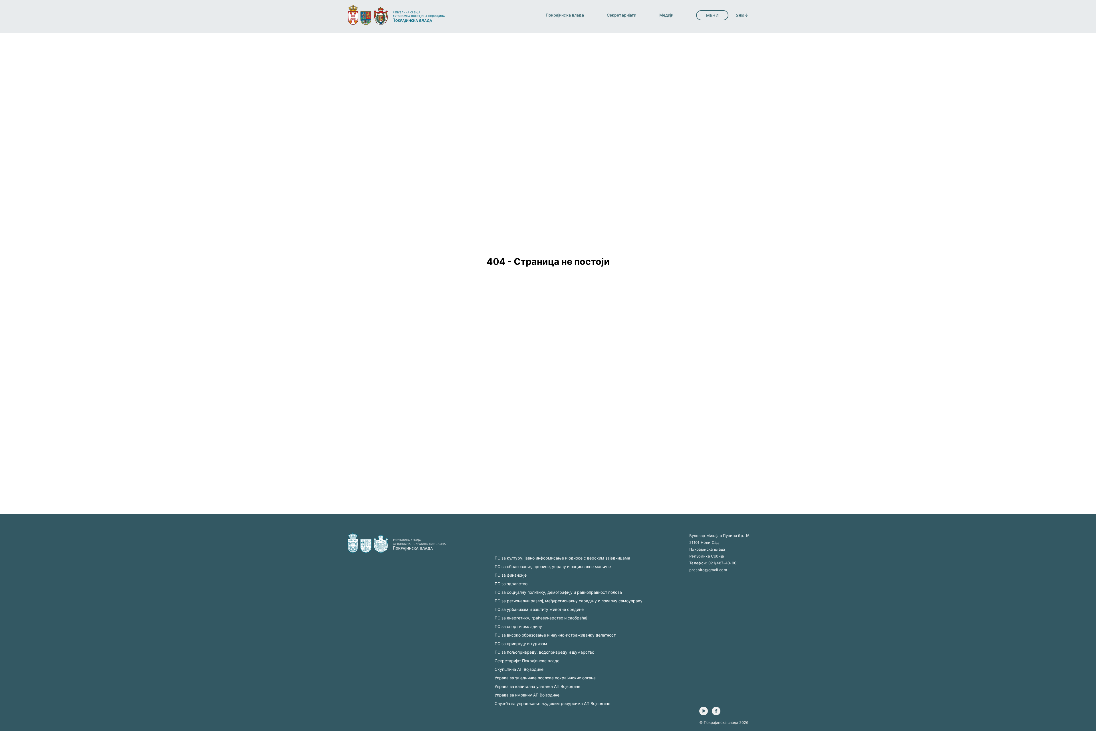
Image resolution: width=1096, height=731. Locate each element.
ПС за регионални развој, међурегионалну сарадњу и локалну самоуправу (568, 600)
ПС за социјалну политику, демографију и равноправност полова (558, 592)
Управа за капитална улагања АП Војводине (537, 686)
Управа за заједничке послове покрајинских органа (545, 677)
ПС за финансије (511, 575)
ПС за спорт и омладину (518, 626)
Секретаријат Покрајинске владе (527, 660)
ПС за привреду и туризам (521, 643)
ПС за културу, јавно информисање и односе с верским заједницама (562, 558)
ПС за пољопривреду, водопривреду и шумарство (544, 652)
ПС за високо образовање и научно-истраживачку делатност (555, 635)
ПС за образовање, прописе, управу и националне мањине (553, 566)
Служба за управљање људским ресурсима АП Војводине (552, 703)
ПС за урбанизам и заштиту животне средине (539, 609)
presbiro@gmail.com (708, 570)
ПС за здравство (511, 583)
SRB (740, 15)
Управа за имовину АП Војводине (527, 694)
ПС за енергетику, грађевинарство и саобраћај (541, 617)
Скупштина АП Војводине (519, 669)
